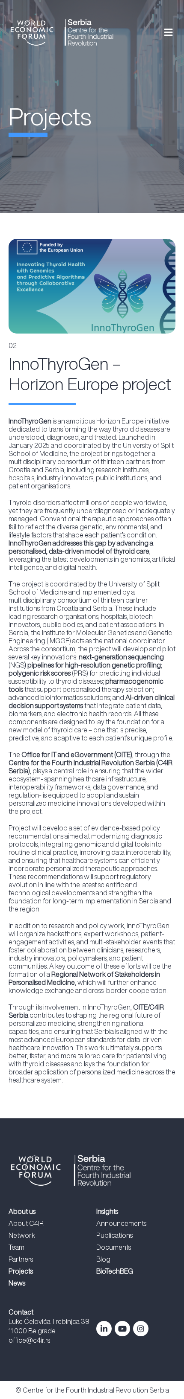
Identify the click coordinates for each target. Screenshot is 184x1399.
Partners (21, 1259)
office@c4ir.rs (29, 1340)
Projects (21, 1271)
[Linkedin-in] (104, 1328)
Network (22, 1235)
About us (22, 1211)
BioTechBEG (114, 1271)
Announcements (121, 1223)
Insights (107, 1211)
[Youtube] (122, 1328)
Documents (113, 1247)
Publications (114, 1235)
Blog (103, 1259)
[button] (153, 32)
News (17, 1283)
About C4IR (26, 1223)
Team (16, 1247)
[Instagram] (140, 1328)
